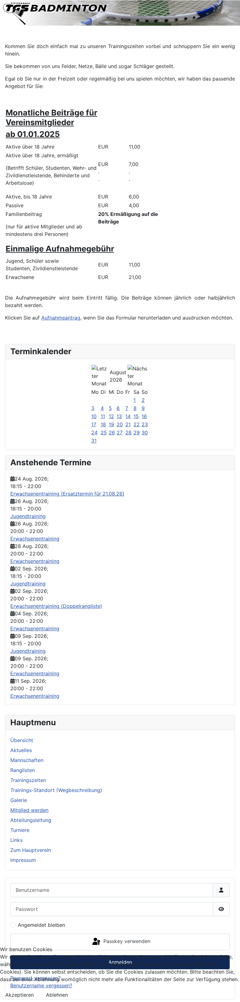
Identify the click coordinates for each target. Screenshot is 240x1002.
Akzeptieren (19, 995)
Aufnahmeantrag (60, 318)
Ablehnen (57, 995)
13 (119, 416)
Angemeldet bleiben (41, 925)
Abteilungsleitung (30, 820)
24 (94, 432)
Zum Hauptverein (30, 850)
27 (119, 432)
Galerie (18, 800)
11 (103, 416)
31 (94, 440)
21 (128, 424)
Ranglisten (22, 770)
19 (111, 424)
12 (111, 416)
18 (103, 424)
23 (145, 424)
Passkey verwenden (126, 941)
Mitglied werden (29, 810)
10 (94, 416)
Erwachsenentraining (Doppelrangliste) (56, 606)
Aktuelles (21, 750)
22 (136, 424)
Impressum (23, 860)
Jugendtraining (28, 516)
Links (16, 840)
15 (136, 416)
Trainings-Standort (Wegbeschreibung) (56, 790)
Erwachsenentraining (34, 538)
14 (128, 416)
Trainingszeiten (28, 780)
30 (145, 432)
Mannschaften (26, 760)
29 (136, 432)
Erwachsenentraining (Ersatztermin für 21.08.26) (67, 494)
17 (93, 424)
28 (128, 432)
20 (120, 424)
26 (112, 432)
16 (144, 416)
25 (104, 432)
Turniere (19, 830)
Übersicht (21, 740)
